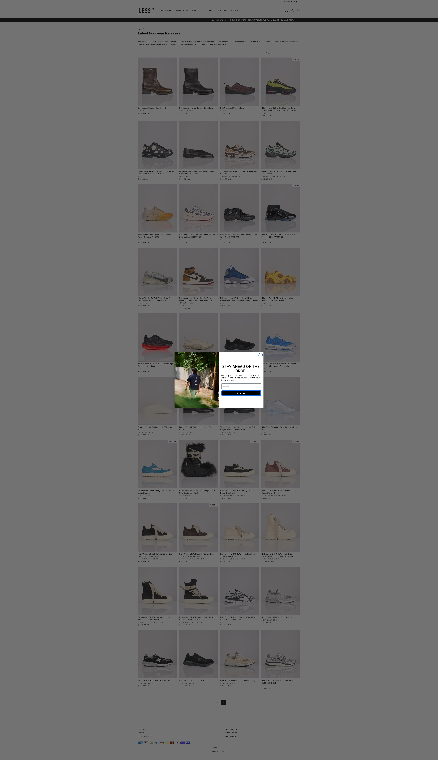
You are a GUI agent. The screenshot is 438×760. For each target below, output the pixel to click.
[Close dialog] (261, 355)
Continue (241, 393)
